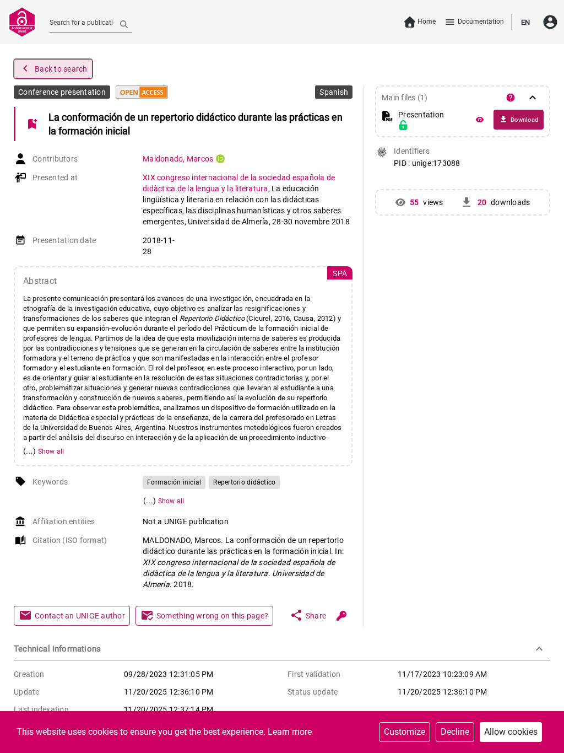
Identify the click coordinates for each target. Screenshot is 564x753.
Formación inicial (174, 482)
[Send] (124, 23)
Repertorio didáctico (244, 482)
